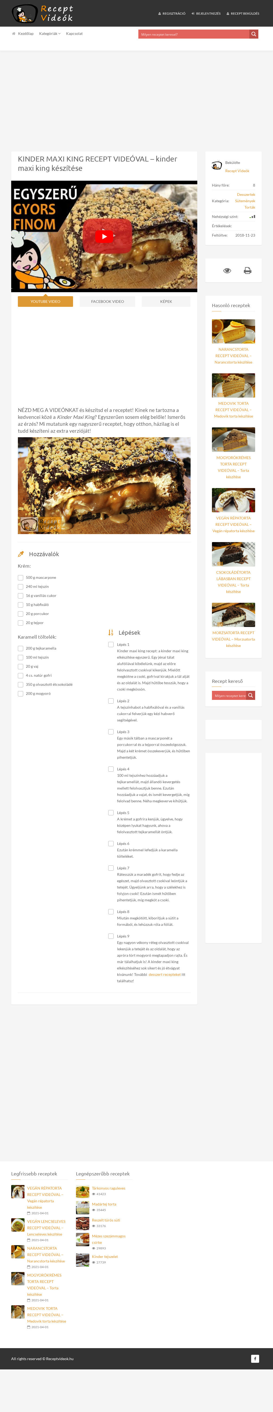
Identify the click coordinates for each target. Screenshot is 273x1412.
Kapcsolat (74, 33)
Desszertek (246, 194)
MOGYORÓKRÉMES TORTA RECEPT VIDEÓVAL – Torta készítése (233, 467)
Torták (249, 207)
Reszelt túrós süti (106, 1220)
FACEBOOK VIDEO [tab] (107, 301)
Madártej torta (104, 1204)
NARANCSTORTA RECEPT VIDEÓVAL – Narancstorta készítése (233, 355)
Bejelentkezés (208, 13)
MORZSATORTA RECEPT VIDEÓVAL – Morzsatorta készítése (233, 639)
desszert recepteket (165, 974)
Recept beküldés (244, 13)
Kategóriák (48, 33)
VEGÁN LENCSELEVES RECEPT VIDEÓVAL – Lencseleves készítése (46, 1227)
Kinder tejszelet (105, 1256)
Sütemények (245, 201)
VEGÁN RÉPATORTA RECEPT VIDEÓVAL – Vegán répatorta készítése (233, 524)
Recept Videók (237, 170)
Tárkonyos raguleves (108, 1188)
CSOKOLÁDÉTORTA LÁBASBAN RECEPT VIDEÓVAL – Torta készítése (233, 582)
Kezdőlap (26, 33)
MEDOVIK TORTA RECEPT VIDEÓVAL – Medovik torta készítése (233, 409)
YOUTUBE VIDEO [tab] (45, 301)
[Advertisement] (136, 97)
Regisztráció (174, 13)
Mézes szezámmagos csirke (109, 1239)
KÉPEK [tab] (166, 301)
